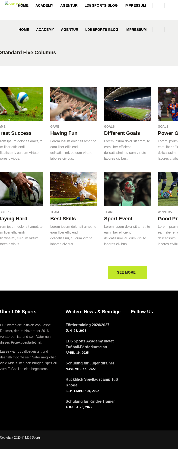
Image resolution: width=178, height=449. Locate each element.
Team (54, 212)
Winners (165, 212)
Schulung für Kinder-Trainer (90, 401)
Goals (109, 126)
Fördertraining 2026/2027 (87, 325)
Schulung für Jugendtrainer (90, 363)
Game (54, 126)
